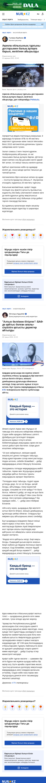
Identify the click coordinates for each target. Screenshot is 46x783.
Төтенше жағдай (37, 19)
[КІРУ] (42, 14)
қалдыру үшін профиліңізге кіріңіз (25, 263)
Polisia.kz (34, 100)
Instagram (24, 296)
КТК (4, 390)
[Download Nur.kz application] (23, 5)
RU (38, 14)
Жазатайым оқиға (20, 32)
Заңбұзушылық (23, 19)
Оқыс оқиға (7, 19)
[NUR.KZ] (23, 14)
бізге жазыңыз (28, 219)
